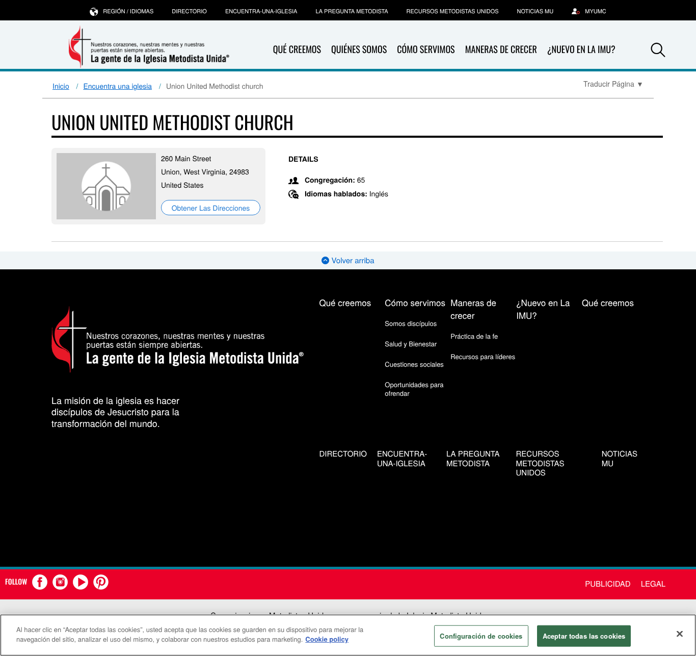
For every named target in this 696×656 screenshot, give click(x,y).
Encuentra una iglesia (118, 86)
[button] (658, 50)
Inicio (60, 86)
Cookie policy (327, 639)
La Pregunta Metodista (351, 11)
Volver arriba (351, 260)
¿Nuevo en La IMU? (581, 49)
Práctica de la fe (474, 336)
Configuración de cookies (481, 636)
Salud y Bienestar (411, 343)
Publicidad (607, 583)
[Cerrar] (679, 633)
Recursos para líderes (482, 356)
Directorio (189, 11)
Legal (653, 583)
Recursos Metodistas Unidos (453, 11)
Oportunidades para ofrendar (414, 388)
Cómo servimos (425, 49)
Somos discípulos (411, 323)
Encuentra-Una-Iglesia (261, 11)
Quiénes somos (359, 49)
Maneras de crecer (501, 49)
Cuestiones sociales (414, 364)
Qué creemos (297, 49)
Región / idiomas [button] (128, 11)
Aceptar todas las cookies (584, 636)
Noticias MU (535, 11)
